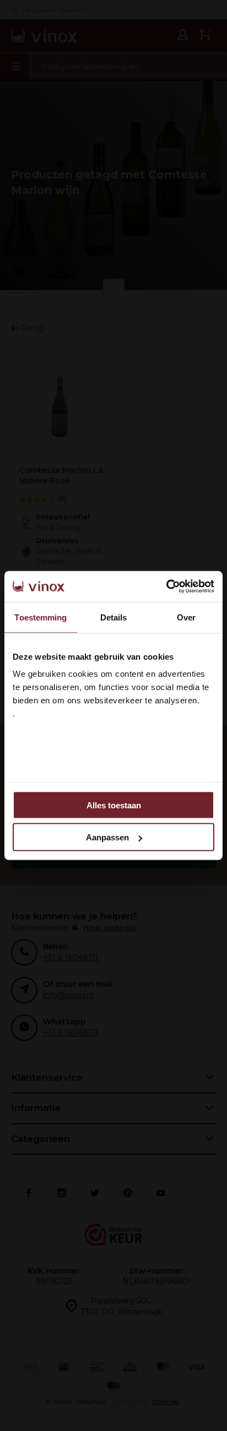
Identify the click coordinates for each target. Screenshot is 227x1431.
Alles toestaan (114, 804)
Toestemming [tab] (40, 617)
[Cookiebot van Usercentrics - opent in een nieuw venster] (166, 587)
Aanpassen (107, 837)
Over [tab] (186, 617)
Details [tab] (113, 617)
